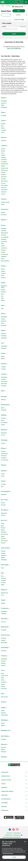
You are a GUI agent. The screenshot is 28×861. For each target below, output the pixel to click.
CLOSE (14, 857)
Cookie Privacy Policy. (8, 853)
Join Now (18, 15)
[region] (14, 850)
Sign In (18, 11)
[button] (26, 2)
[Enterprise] (2, 2)
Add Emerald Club (18, 19)
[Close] (25, 842)
